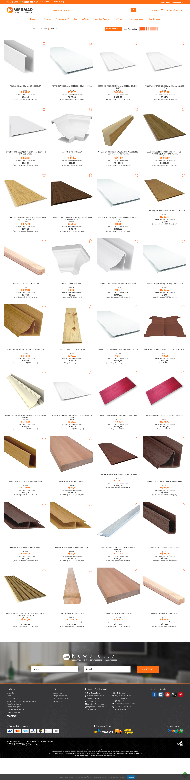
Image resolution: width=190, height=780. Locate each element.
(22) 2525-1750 (92, 701)
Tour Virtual (119, 19)
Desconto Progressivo (60, 698)
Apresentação (11, 693)
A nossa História (12, 698)
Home (34, 29)
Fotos (9, 696)
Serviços (47, 19)
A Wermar (85, 19)
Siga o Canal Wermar (101, 19)
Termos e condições (14, 712)
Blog (75, 19)
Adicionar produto (25, 80)
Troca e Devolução (13, 707)
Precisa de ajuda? (62, 19)
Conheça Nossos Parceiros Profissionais (21, 701)
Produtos (35, 19)
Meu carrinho (156, 10)
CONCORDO (131, 777)
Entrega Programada (60, 696)
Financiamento (58, 701)
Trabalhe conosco (136, 19)
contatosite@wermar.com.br (97, 704)
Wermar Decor (58, 693)
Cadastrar (147, 669)
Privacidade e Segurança (15, 709)
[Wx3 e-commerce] (180, 743)
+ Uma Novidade (153, 19)
